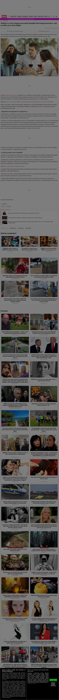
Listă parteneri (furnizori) (32, 683)
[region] (29, 684)
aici (10, 690)
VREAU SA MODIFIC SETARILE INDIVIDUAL (53, 684)
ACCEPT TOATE (53, 679)
